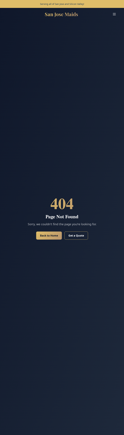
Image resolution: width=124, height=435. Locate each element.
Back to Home (49, 235)
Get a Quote (76, 235)
